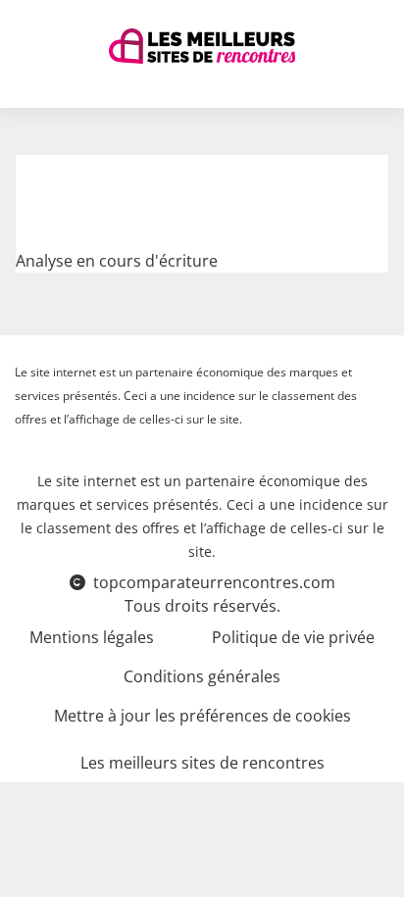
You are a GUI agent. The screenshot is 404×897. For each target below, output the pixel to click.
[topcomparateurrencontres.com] (202, 46)
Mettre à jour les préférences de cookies (202, 715)
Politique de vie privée (293, 637)
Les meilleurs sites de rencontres (202, 762)
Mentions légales (91, 637)
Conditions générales (202, 676)
